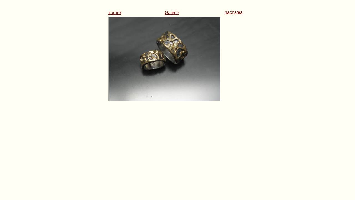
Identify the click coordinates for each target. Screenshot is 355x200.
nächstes (233, 12)
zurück (114, 12)
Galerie (172, 12)
